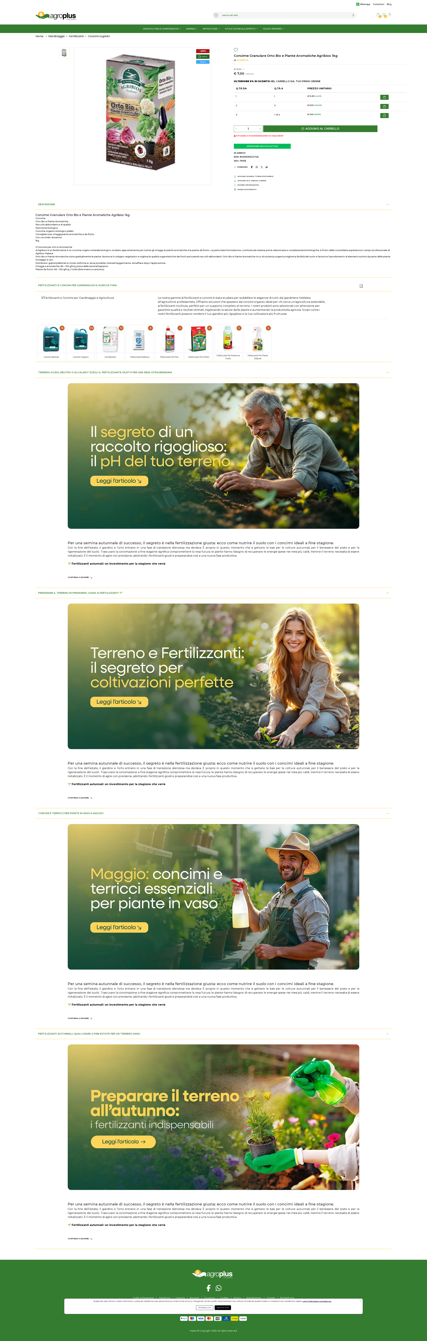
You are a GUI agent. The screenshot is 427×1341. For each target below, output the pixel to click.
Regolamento (254, 1298)
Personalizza (204, 1308)
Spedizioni (164, 1298)
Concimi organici (99, 36)
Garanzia (180, 1298)
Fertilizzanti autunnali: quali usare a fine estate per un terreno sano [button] (89, 1033)
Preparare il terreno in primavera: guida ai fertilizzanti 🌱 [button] (80, 592)
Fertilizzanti (76, 36)
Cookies (224, 1298)
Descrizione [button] (46, 204)
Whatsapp (365, 4)
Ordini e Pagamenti (143, 1298)
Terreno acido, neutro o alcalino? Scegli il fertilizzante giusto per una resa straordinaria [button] (105, 372)
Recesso (194, 1298)
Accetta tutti (223, 1308)
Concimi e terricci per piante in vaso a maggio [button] (70, 813)
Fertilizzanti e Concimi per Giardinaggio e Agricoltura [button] (77, 285)
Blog (389, 4)
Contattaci (378, 4)
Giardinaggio (56, 36)
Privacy (237, 1298)
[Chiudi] (361, 285)
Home (39, 36)
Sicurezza (209, 1298)
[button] (320, 128)
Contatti (271, 1298)
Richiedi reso (287, 1298)
